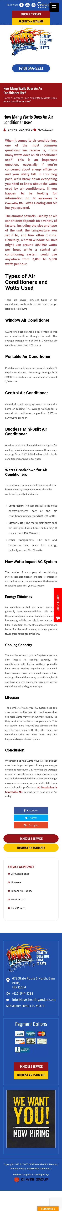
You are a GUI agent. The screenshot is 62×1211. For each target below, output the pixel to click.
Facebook (32, 810)
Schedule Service (31, 14)
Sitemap (53, 1164)
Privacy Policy (18, 1168)
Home (6, 98)
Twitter (33, 817)
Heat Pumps (18, 908)
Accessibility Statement (38, 1168)
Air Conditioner (20, 873)
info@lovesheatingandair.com (34, 999)
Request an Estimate (31, 21)
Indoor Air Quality (21, 890)
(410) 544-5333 (31, 68)
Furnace (16, 882)
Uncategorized (20, 98)
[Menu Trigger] (54, 7)
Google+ (33, 825)
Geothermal (18, 899)
